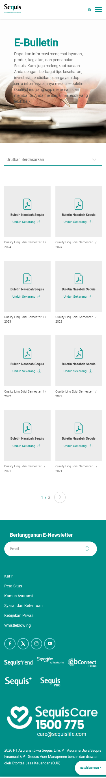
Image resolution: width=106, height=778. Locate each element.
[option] (53, 80)
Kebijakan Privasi (19, 615)
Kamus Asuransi (18, 595)
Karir (8, 576)
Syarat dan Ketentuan (23, 605)
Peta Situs (13, 586)
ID (89, 9)
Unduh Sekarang (24, 222)
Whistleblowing (17, 625)
